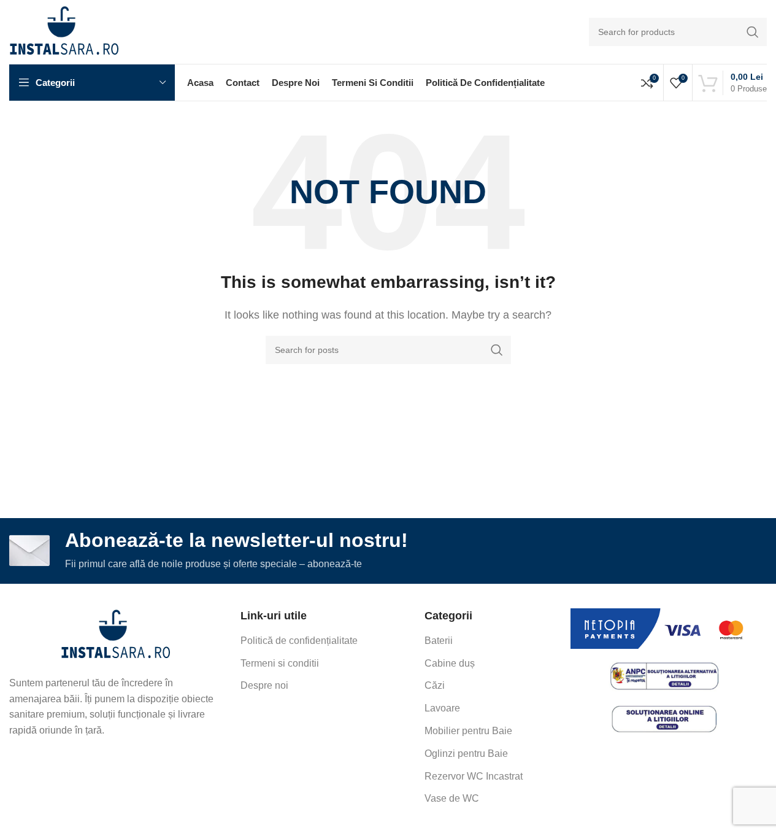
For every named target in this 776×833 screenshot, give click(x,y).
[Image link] (116, 635)
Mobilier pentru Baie (468, 731)
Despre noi (264, 685)
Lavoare (442, 708)
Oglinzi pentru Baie (466, 753)
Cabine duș (449, 663)
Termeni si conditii (279, 663)
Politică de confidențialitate (299, 640)
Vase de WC (451, 798)
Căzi (434, 685)
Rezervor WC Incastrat (473, 776)
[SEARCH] (753, 32)
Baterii (438, 640)
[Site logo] (64, 31)
